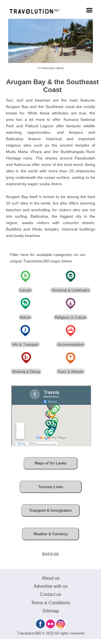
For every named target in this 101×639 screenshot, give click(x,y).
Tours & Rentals (71, 372)
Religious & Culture (70, 317)
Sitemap (50, 611)
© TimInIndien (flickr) (51, 68)
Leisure (25, 290)
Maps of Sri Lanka (50, 463)
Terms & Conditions (50, 602)
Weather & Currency (50, 534)
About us (50, 578)
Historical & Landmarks (70, 290)
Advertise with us (51, 586)
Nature (25, 317)
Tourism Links (50, 487)
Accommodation (71, 344)
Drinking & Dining (26, 372)
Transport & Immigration (50, 510)
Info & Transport (25, 344)
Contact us (50, 594)
